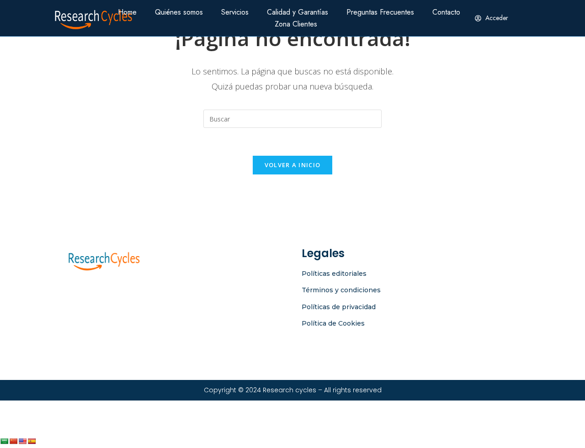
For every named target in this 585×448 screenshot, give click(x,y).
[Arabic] (4, 441)
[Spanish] (31, 441)
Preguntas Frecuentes (380, 12)
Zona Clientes (296, 24)
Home (127, 12)
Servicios (235, 12)
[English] (22, 441)
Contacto (446, 12)
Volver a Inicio (293, 165)
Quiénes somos (179, 12)
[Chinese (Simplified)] (13, 441)
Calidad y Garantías (297, 12)
